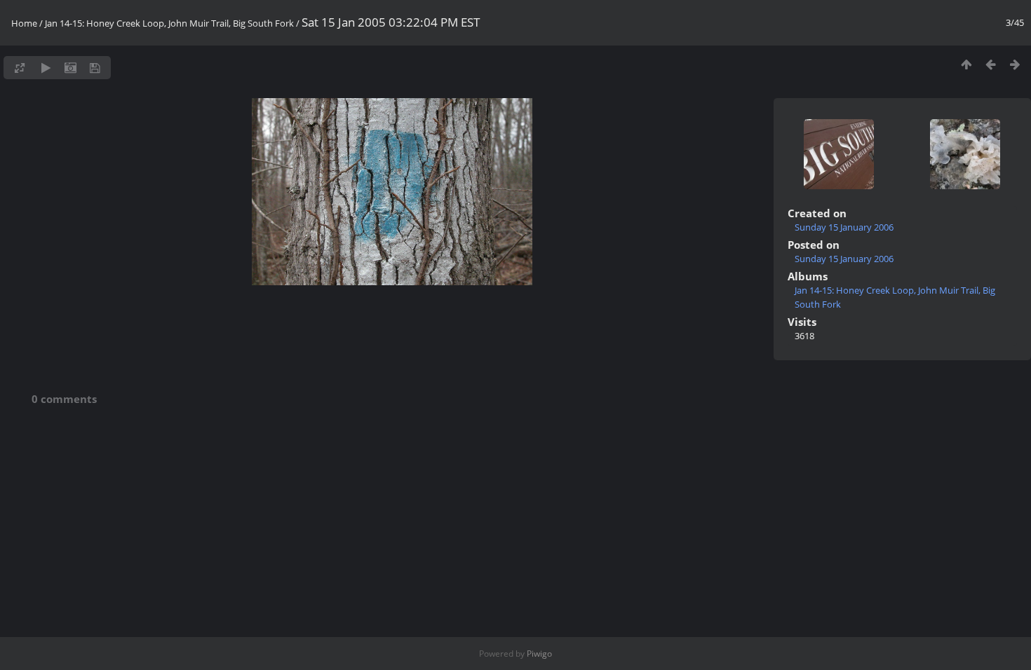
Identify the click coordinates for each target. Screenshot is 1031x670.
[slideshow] (46, 68)
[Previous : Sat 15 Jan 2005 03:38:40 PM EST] (990, 64)
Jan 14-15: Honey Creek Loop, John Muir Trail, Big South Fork (169, 23)
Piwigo (539, 653)
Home (24, 23)
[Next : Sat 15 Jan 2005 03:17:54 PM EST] (1015, 64)
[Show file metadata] (70, 68)
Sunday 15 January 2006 (844, 227)
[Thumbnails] (966, 64)
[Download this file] (95, 68)
